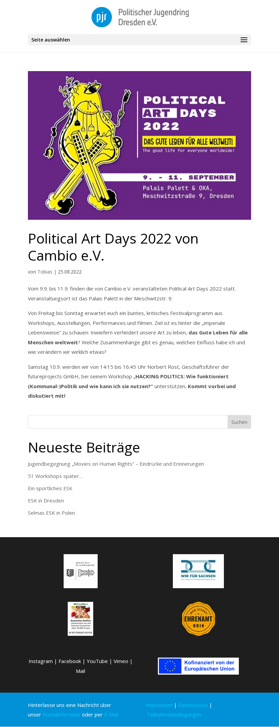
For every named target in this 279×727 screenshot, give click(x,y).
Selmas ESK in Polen (51, 512)
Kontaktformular (62, 714)
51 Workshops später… (55, 476)
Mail (80, 670)
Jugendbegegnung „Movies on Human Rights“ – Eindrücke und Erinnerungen (116, 463)
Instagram (41, 661)
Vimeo (121, 661)
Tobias (44, 271)
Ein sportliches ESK (50, 488)
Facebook (70, 661)
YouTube (97, 661)
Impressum (159, 704)
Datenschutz (193, 704)
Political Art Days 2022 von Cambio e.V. (113, 246)
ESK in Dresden (46, 500)
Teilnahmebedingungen (174, 714)
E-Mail (111, 714)
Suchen (239, 422)
